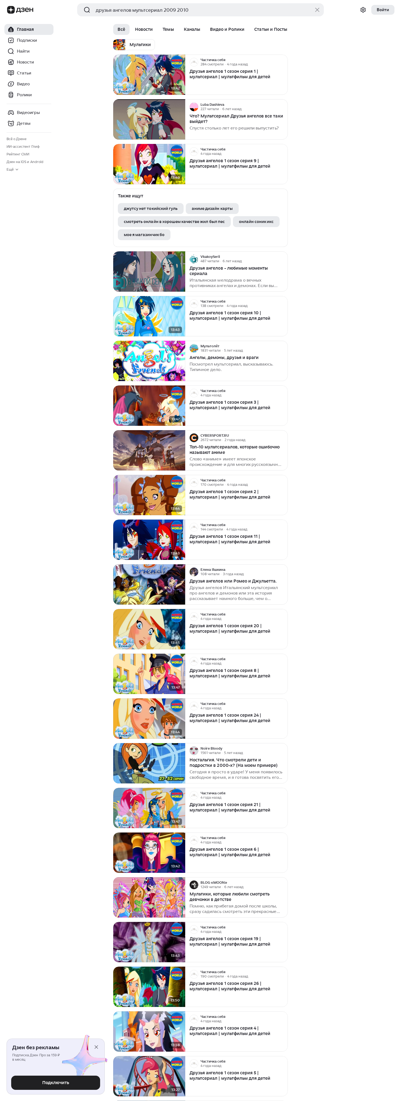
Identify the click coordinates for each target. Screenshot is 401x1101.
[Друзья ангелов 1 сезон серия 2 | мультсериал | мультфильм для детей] (149, 495)
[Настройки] (363, 10)
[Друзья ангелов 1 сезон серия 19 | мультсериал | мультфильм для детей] (149, 942)
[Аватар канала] (194, 62)
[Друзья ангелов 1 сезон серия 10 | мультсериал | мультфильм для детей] (149, 316)
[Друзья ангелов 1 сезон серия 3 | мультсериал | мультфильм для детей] (149, 405)
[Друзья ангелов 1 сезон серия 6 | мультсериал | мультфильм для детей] (149, 852)
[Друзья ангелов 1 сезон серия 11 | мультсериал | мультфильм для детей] (149, 540)
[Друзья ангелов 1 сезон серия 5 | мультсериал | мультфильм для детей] (149, 1076)
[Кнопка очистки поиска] (317, 10)
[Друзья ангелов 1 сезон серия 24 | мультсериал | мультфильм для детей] (149, 718)
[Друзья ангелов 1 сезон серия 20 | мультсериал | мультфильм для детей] (149, 629)
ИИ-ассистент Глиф (23, 146)
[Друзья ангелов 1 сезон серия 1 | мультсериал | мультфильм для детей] (149, 75)
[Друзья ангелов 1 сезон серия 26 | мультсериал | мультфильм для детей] (149, 987)
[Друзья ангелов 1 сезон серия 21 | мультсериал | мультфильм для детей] (149, 808)
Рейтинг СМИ (18, 154)
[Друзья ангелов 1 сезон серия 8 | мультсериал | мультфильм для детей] (149, 674)
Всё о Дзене (16, 139)
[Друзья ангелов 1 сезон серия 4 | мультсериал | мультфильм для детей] (149, 1031)
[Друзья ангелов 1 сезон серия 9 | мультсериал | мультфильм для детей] (149, 164)
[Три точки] (283, 62)
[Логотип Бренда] (11, 10)
